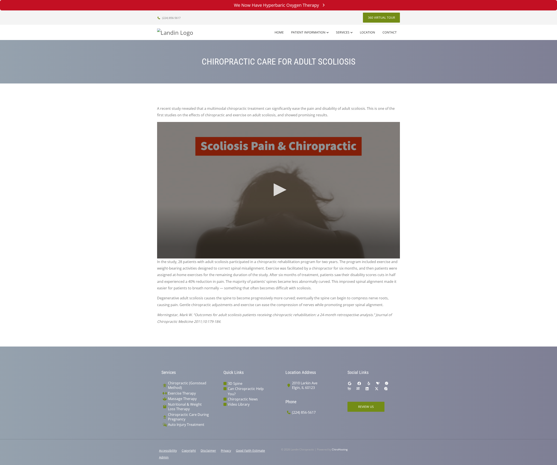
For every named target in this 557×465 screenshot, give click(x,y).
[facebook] (359, 383)
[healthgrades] (378, 383)
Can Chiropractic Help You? (246, 391)
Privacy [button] (226, 450)
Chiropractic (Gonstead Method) (187, 385)
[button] (278, 189)
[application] (278, 190)
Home (279, 32)
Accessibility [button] (168, 450)
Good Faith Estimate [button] (250, 450)
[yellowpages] (358, 388)
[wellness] (349, 388)
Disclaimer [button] (208, 450)
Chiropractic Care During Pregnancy (188, 417)
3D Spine (235, 383)
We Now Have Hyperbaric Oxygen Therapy (276, 5)
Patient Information (308, 32)
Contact (390, 32)
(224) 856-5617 (171, 18)
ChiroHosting (340, 449)
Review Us (366, 407)
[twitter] (376, 388)
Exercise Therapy (182, 393)
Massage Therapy (182, 399)
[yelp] (369, 383)
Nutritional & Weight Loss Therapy (185, 406)
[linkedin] (367, 388)
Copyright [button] (189, 450)
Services (342, 32)
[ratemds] (386, 383)
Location (367, 32)
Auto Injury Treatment (186, 424)
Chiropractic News (243, 399)
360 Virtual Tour (381, 17)
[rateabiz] (386, 388)
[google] (349, 383)
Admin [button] (164, 457)
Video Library (239, 404)
